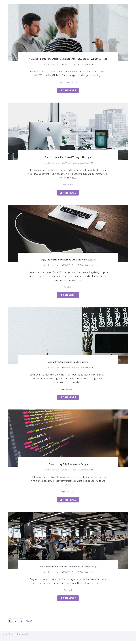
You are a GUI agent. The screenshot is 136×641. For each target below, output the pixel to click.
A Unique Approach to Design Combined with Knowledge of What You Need (68, 58)
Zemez (5, 634)
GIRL (70, 287)
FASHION (70, 389)
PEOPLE (66, 64)
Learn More (68, 90)
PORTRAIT (70, 492)
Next (28, 620)
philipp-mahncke (52, 64)
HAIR (70, 590)
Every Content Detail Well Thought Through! (68, 157)
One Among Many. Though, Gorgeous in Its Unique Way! (68, 566)
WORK (74, 82)
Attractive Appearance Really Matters (68, 361)
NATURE (70, 185)
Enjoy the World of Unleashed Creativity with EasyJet (68, 259)
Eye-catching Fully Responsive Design (68, 464)
